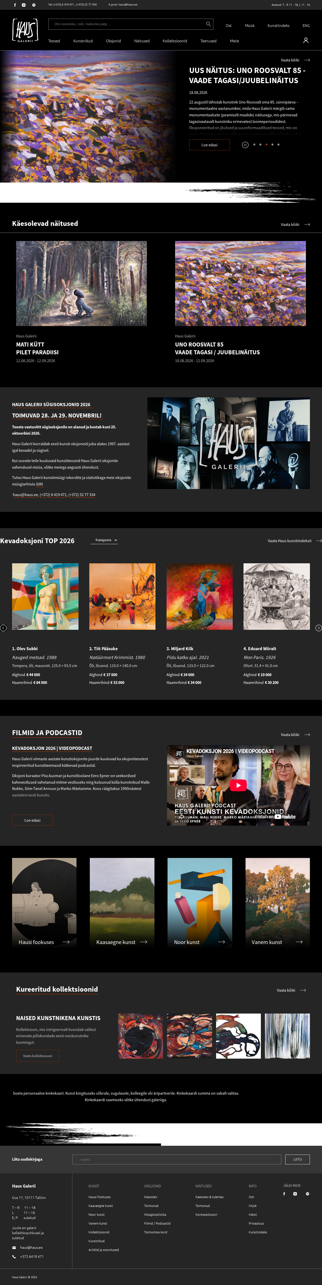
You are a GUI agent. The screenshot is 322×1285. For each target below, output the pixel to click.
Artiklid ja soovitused (104, 1249)
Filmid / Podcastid (157, 1223)
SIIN (40, 484)
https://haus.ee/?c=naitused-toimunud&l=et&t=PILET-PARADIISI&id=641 (88, 117)
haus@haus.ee (127, 4)
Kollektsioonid (175, 40)
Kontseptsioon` (206, 1214)
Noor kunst (97, 1214)
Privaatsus (256, 1223)
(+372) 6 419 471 (64, 4)
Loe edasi (210, 144)
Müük (250, 25)
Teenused (208, 40)
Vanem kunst (98, 1223)
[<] (6, 628)
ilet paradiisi (236, 123)
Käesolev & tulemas (209, 1196)
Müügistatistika (155, 1214)
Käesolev (150, 1196)
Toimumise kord (155, 1232)
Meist (253, 1214)
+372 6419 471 (32, 1256)
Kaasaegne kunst (101, 1205)
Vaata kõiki (290, 59)
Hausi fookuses (100, 1196)
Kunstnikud (83, 40)
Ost (229, 25)
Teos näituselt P (206, 123)
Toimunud (151, 1205)
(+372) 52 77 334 (86, 4)
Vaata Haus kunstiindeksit (289, 540)
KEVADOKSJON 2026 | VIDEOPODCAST (52, 748)
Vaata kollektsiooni (37, 1056)
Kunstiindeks (278, 25)
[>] (316, 628)
